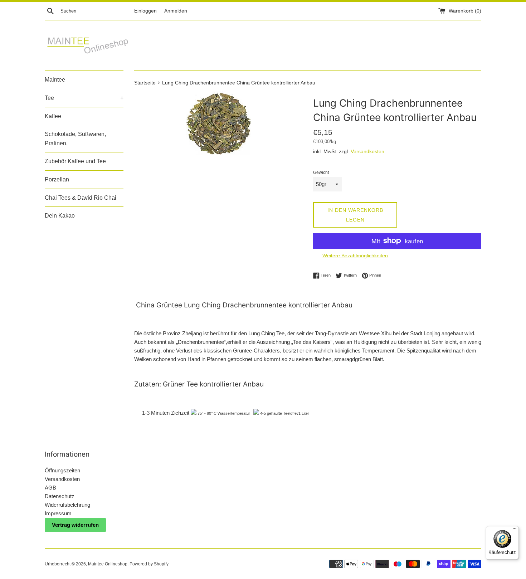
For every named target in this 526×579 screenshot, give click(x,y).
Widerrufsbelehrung (67, 505)
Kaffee (53, 116)
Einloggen (145, 11)
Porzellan (57, 179)
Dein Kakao (60, 216)
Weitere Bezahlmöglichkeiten (355, 255)
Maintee (55, 80)
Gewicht (321, 172)
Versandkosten (367, 151)
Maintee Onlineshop (107, 563)
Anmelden (175, 11)
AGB (50, 488)
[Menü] (514, 530)
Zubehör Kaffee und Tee (75, 161)
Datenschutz (59, 496)
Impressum (58, 513)
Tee (84, 98)
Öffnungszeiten (62, 470)
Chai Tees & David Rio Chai (80, 198)
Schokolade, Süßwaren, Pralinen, (75, 138)
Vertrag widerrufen (75, 525)
